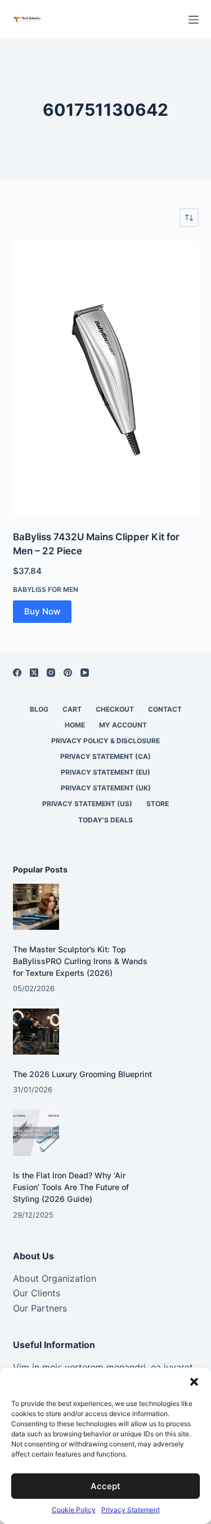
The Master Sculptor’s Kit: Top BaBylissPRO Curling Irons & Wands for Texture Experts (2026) (80, 961)
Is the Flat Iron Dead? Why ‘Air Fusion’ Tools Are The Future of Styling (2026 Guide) (71, 1187)
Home (75, 725)
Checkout (115, 709)
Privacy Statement (130, 1509)
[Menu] (193, 20)
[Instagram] (51, 672)
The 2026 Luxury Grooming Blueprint (82, 1074)
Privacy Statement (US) (87, 803)
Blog (39, 709)
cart (72, 709)
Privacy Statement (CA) (105, 756)
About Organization (54, 1278)
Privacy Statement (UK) (106, 788)
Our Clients (36, 1293)
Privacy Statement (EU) (105, 772)
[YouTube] (84, 672)
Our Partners (40, 1308)
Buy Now (42, 611)
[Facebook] (17, 672)
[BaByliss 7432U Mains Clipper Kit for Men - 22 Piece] (106, 378)
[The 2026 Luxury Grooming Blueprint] (36, 1032)
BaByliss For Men (45, 589)
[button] (194, 1381)
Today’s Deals (105, 820)
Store (157, 803)
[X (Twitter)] (34, 672)
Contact (165, 709)
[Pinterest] (68, 672)
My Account (123, 725)
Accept (105, 1486)
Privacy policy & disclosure (105, 740)
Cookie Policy (74, 1509)
